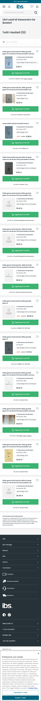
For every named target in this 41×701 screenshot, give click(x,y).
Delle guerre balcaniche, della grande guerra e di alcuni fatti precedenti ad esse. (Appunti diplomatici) (17, 88)
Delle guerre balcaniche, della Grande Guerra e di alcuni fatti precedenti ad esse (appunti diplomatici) (19, 230)
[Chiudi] (38, 653)
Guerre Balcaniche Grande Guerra (16, 123)
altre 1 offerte (28, 79)
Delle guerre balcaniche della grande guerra (17, 302)
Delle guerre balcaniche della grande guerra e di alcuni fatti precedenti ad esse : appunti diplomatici (19, 53)
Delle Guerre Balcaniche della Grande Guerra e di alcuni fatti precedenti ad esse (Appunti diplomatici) (19, 158)
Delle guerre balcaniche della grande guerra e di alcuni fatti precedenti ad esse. (17, 194)
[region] (20, 676)
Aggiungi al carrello (22, 73)
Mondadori (19, 345)
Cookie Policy (33, 688)
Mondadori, (19, 59)
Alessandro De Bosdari (25, 57)
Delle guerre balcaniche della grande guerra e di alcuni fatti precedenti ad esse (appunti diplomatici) (19, 374)
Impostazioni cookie (20, 692)
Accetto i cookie (20, 698)
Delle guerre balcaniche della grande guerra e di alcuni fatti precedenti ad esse (19, 410)
